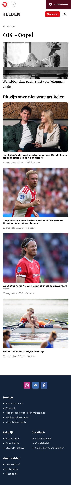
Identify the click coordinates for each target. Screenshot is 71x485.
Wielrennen (33, 162)
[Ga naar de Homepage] (11, 14)
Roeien (31, 356)
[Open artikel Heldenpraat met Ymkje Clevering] (35, 329)
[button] (58, 4)
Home (11, 26)
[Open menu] (64, 14)
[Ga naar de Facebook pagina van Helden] (44, 385)
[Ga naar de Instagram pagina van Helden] (27, 385)
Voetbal (30, 227)
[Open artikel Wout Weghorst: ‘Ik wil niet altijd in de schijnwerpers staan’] (35, 264)
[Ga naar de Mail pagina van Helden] (35, 385)
